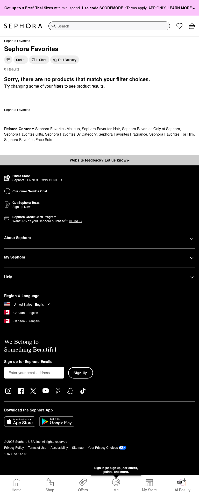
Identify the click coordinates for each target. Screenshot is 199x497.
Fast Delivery (67, 59)
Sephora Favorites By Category (71, 134)
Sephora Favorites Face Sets (28, 139)
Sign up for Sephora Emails (28, 361)
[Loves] (179, 26)
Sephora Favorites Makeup (57, 128)
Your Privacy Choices (103, 447)
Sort (19, 59)
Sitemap (78, 447)
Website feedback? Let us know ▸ (99, 160)
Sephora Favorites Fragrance (123, 134)
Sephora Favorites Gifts (23, 134)
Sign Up (81, 372)
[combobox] (109, 26)
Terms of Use (37, 447)
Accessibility (59, 447)
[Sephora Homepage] (23, 26)
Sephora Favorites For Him (171, 134)
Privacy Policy (14, 447)
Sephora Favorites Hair (101, 128)
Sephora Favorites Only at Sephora (151, 128)
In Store (41, 59)
